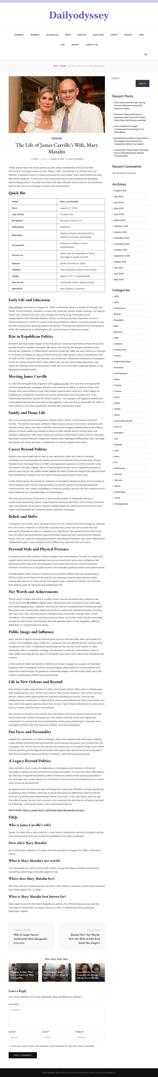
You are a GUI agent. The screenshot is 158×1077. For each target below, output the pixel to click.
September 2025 (122, 255)
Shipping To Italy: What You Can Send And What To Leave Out (22, 975)
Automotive (119, 308)
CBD (116, 338)
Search (116, 78)
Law (63, 45)
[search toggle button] (146, 54)
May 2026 (119, 208)
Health (117, 409)
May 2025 (119, 279)
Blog (116, 326)
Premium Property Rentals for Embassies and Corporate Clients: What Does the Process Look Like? (130, 117)
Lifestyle (81, 35)
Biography (119, 320)
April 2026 (119, 214)
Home (117, 415)
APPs (141, 35)
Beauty (117, 314)
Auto (116, 302)
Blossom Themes (88, 1072)
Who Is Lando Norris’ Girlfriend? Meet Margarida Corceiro (53, 810)
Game (117, 403)
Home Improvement (123, 421)
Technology (52, 35)
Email (45, 1031)
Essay (117, 379)
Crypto (114, 35)
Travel (117, 498)
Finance (128, 35)
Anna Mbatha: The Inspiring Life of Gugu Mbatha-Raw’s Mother (88, 975)
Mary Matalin (16, 307)
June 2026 (119, 202)
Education (98, 35)
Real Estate (119, 468)
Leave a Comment (76, 159)
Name (12, 1031)
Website (79, 1031)
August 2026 (120, 190)
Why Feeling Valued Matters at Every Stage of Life (56, 975)
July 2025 (118, 267)
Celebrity (19, 35)
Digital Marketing (122, 361)
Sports (75, 45)
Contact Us (92, 45)
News (68, 35)
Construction (120, 349)
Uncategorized (121, 504)
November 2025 (121, 244)
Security (118, 474)
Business (35, 35)
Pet (115, 462)
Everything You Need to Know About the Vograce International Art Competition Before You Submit (131, 141)
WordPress (111, 1072)
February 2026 (121, 226)
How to (117, 426)
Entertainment (121, 373)
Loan (116, 450)
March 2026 (119, 220)
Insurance (118, 432)
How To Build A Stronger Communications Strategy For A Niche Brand (129, 129)
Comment (14, 1004)
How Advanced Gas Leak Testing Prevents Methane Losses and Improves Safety (129, 105)
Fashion (117, 385)
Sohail (35, 159)
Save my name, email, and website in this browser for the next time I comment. (53, 1046)
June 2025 (119, 273)
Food (116, 397)
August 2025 (120, 261)
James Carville (61, 383)
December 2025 (121, 238)
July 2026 (118, 196)
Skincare (118, 480)
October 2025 (120, 250)
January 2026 (120, 232)
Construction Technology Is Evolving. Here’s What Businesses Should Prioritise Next (131, 153)
